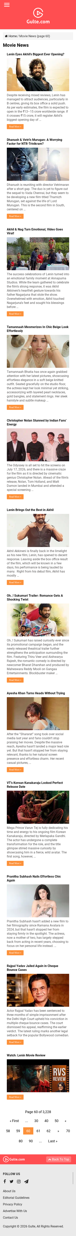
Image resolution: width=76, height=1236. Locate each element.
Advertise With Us (15, 1211)
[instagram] (18, 1182)
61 (38, 1131)
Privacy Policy (12, 1204)
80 (21, 1141)
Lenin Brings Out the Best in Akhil (30, 510)
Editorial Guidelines (16, 1198)
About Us (9, 1191)
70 (68, 1131)
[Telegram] (26, 1182)
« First (14, 1121)
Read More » (15, 126)
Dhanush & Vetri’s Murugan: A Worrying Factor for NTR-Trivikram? (34, 142)
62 (48, 1131)
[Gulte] (38, 14)
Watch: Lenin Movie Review (26, 1055)
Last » (52, 1141)
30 (36, 1121)
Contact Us (10, 1217)
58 (8, 1131)
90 (31, 1141)
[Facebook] (5, 1182)
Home (12, 36)
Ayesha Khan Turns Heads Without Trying (36, 693)
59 (18, 1131)
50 (56, 1121)
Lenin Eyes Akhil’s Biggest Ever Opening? (35, 54)
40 (46, 1121)
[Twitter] (11, 1182)
